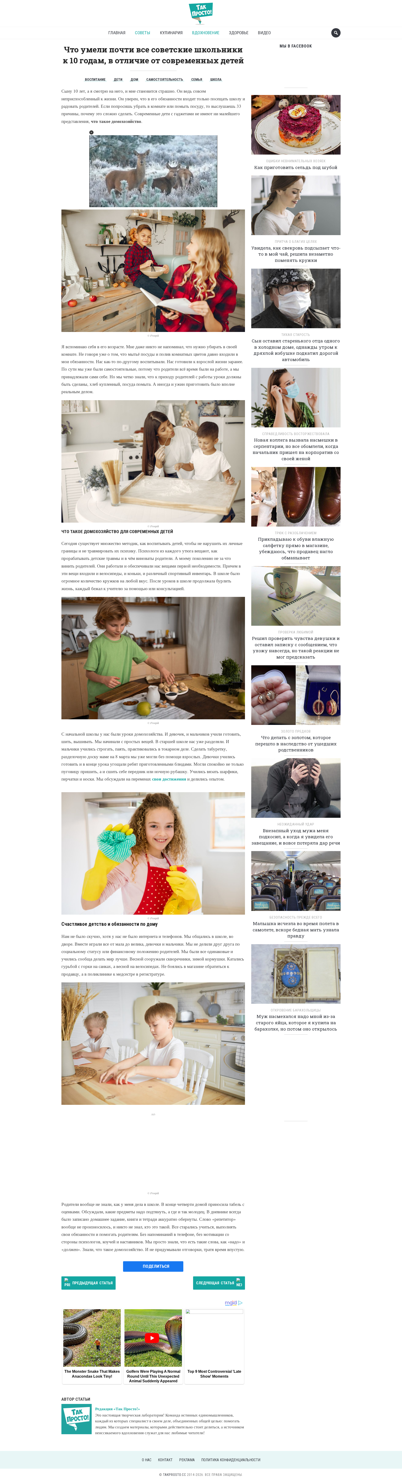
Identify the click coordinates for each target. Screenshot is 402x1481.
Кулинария (171, 32)
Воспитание (95, 80)
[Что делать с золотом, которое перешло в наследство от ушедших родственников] (296, 697)
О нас (146, 1460)
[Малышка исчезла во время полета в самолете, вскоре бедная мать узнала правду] (296, 883)
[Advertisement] (153, 1149)
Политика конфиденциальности (230, 1460)
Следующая (215, 1283)
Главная (116, 32)
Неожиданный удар (296, 824)
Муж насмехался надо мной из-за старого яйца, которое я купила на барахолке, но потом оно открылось (296, 1022)
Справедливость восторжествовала (296, 434)
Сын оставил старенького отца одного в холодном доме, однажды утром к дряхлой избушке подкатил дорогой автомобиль (296, 350)
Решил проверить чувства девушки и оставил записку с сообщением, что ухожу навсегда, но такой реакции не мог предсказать (296, 647)
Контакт (165, 1460)
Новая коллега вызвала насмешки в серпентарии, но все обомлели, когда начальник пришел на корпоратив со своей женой (296, 449)
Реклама (187, 1460)
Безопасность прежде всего (296, 917)
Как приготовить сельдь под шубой (295, 167)
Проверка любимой (295, 632)
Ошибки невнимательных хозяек (296, 161)
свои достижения (169, 779)
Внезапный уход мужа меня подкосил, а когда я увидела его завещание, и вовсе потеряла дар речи (295, 837)
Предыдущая (92, 1283)
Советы (142, 32)
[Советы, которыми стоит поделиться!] (201, 11)
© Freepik (153, 336)
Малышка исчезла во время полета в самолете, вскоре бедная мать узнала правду (296, 929)
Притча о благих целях (296, 242)
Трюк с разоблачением (296, 533)
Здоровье (238, 32)
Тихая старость (295, 335)
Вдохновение (205, 32)
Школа (215, 80)
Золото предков (296, 731)
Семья (196, 80)
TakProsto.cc (174, 1475)
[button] (91, 132)
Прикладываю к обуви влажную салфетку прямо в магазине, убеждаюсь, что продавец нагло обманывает (296, 548)
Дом (134, 80)
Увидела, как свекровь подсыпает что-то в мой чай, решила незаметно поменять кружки (296, 254)
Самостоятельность (164, 80)
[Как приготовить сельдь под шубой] (296, 126)
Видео (264, 32)
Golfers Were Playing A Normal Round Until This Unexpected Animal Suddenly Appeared (153, 1376)
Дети (118, 80)
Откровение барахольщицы (296, 1010)
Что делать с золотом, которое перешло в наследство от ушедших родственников (296, 743)
